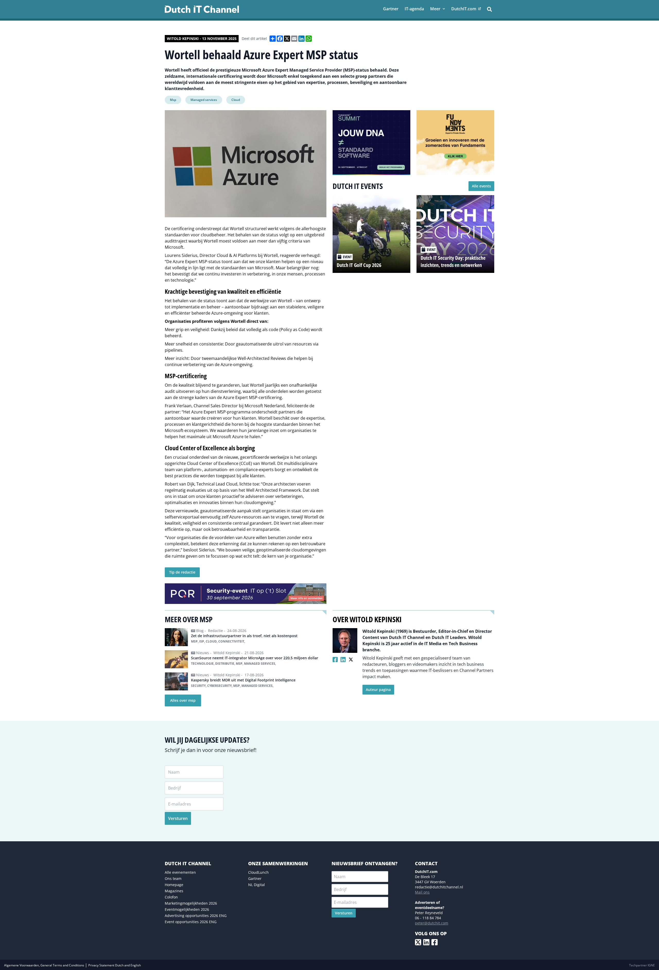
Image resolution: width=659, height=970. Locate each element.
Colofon (171, 897)
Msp (173, 100)
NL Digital (256, 884)
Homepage (174, 884)
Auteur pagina (378, 689)
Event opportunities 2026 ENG (190, 921)
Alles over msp (183, 700)
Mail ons (422, 892)
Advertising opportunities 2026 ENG (196, 915)
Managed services (203, 100)
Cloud (235, 100)
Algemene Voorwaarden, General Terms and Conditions (44, 965)
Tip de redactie (182, 572)
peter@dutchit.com (431, 923)
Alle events (481, 186)
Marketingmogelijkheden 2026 (191, 903)
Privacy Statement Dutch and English (114, 965)
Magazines (174, 890)
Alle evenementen (180, 872)
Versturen (178, 818)
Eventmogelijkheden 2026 (187, 909)
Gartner (255, 878)
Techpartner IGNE (642, 965)
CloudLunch (258, 872)
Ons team (173, 878)
